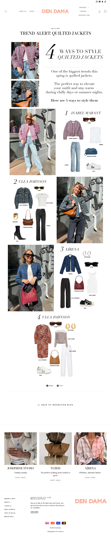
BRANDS (83, 7)
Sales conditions (9, 509)
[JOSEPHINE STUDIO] (20, 448)
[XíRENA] (90, 448)
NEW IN (23, 11)
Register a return (9, 498)
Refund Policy (8, 516)
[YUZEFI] (55, 448)
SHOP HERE (55, 480)
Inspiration (84, 15)
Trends (83, 11)
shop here (20, 478)
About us (7, 502)
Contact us (7, 506)
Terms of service (9, 513)
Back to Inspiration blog (57, 405)
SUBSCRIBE (34, 512)
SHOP (32, 11)
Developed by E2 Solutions (55, 532)
